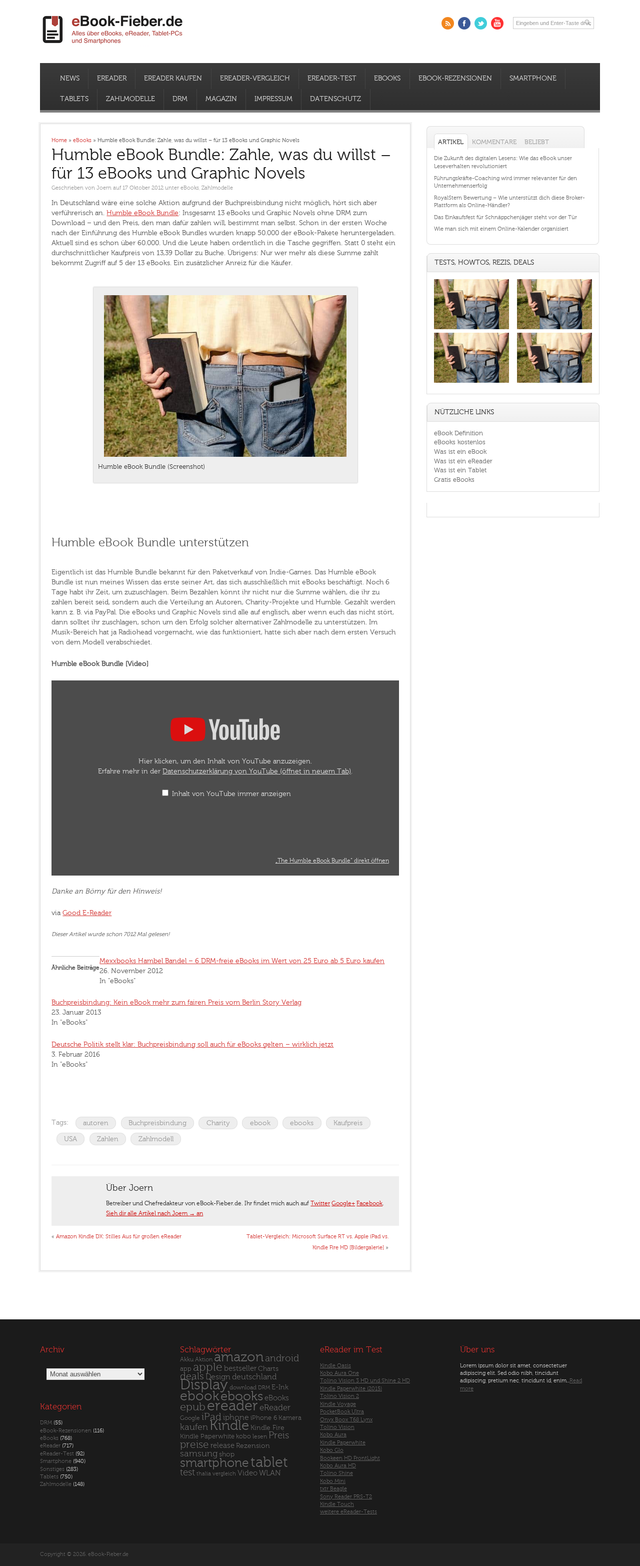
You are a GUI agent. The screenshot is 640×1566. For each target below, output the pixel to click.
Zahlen (107, 1139)
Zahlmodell (156, 1139)
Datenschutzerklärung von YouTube (256, 771)
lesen (259, 1436)
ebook (260, 1123)
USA (70, 1139)
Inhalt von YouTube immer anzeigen (231, 794)
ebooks (302, 1123)
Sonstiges (52, 1469)
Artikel (451, 142)
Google (190, 1418)
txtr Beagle (333, 1488)
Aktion (203, 1359)
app (186, 1368)
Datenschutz (335, 99)
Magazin (221, 99)
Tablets (74, 99)
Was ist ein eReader (463, 461)
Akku (187, 1359)
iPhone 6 (263, 1417)
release (222, 1445)
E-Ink (280, 1387)
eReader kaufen (173, 79)
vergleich (224, 1473)
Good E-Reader (87, 913)
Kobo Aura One (339, 1373)
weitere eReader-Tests (348, 1511)
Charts (268, 1368)
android (282, 1358)
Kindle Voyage (338, 1404)
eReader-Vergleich (255, 79)
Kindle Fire (267, 1427)
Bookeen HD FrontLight (350, 1458)
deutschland (254, 1376)
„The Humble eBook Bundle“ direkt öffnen (332, 860)
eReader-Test (332, 79)
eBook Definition (458, 433)
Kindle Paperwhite (207, 1436)
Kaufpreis (348, 1123)
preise (194, 1444)
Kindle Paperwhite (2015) (351, 1388)
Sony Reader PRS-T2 (346, 1496)
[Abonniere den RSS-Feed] (447, 23)
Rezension (253, 1445)
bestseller (240, 1368)
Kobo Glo (332, 1450)
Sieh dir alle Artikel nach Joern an (154, 1213)
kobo (243, 1436)
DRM (180, 99)
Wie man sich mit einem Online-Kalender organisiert (501, 229)
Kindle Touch (337, 1504)
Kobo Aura (333, 1434)
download (243, 1387)
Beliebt (536, 142)
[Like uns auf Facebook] (464, 23)
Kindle (229, 1425)
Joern (104, 188)
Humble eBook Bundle (142, 213)
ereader (232, 1405)
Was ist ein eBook (460, 451)
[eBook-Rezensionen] (471, 383)
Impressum (273, 99)
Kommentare (494, 142)
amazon (239, 1357)
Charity (218, 1123)
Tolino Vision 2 (339, 1396)
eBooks (387, 79)
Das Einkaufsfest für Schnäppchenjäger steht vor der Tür (505, 217)
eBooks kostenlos (460, 442)
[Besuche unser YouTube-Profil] (497, 23)
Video (248, 1473)
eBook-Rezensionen (455, 79)
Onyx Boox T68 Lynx (346, 1419)
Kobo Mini (333, 1481)
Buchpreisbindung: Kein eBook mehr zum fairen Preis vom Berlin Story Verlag (177, 1002)
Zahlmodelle (130, 99)
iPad (212, 1416)
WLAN (269, 1473)
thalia (203, 1473)
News (70, 79)
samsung (199, 1453)
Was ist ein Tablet (460, 470)
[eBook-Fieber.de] (113, 46)
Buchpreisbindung (157, 1123)
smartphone (214, 1463)
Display (204, 1385)
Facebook (369, 1203)
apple (207, 1367)
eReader (111, 79)
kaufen (194, 1427)
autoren (95, 1123)
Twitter (320, 1203)
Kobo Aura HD (338, 1465)
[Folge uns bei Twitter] (481, 23)
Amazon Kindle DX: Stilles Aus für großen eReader (119, 1236)
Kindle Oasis (335, 1365)
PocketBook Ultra (342, 1411)
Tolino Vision (337, 1427)
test (187, 1472)
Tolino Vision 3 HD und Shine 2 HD (365, 1380)
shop (226, 1454)
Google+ (343, 1203)
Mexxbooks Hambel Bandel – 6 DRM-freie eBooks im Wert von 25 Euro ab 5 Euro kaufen (242, 961)
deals (192, 1376)
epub (193, 1407)
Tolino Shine (336, 1473)
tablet (269, 1462)
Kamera (290, 1417)
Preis (278, 1435)
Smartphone (533, 79)
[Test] (471, 329)
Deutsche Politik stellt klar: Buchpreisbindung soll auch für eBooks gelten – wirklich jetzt (193, 1044)
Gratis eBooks (454, 479)
